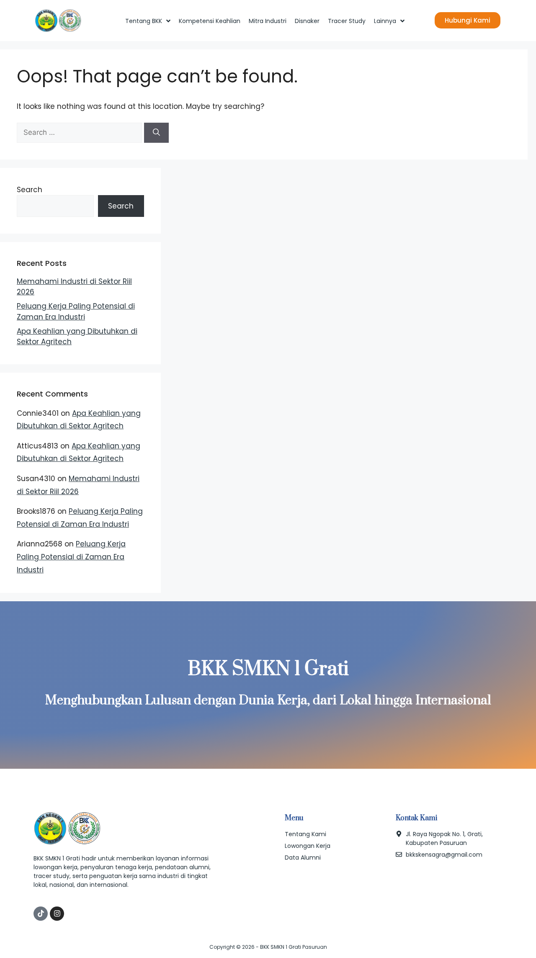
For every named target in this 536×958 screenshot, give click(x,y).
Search (29, 190)
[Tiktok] (41, 913)
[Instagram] (57, 913)
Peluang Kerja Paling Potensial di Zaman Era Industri (76, 311)
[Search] (156, 133)
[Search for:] (80, 132)
